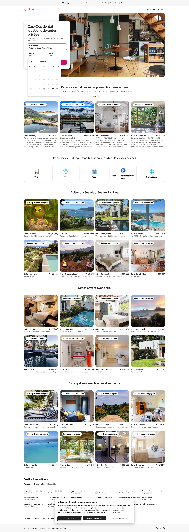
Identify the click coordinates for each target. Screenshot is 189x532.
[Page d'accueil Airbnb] (29, 9)
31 (35, 93)
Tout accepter (69, 518)
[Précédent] (91, 97)
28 (53, 89)
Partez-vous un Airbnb (155, 9)
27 (48, 89)
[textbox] (37, 55)
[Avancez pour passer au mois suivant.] (56, 62)
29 (57, 89)
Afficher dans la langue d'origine (115, 3)
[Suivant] (98, 97)
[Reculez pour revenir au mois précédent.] (31, 62)
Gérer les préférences (119, 518)
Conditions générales (59, 528)
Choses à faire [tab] (52, 484)
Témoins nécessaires (94, 518)
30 (31, 93)
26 (44, 89)
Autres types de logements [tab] (34, 484)
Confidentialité (44, 528)
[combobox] (47, 48)
